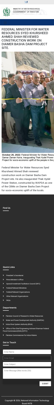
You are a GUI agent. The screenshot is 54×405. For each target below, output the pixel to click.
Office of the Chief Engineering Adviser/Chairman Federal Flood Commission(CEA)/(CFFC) (26, 330)
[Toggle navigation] (5, 22)
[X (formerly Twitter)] (25, 2)
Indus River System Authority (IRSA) (19, 324)
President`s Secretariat (14, 275)
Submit (45, 384)
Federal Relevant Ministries (16, 288)
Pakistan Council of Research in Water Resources (24, 316)
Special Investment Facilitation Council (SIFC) (23, 284)
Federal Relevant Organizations (18, 292)
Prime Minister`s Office (14, 280)
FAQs (8, 300)
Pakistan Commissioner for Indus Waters (21, 335)
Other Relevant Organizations (17, 296)
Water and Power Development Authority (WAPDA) (25, 320)
